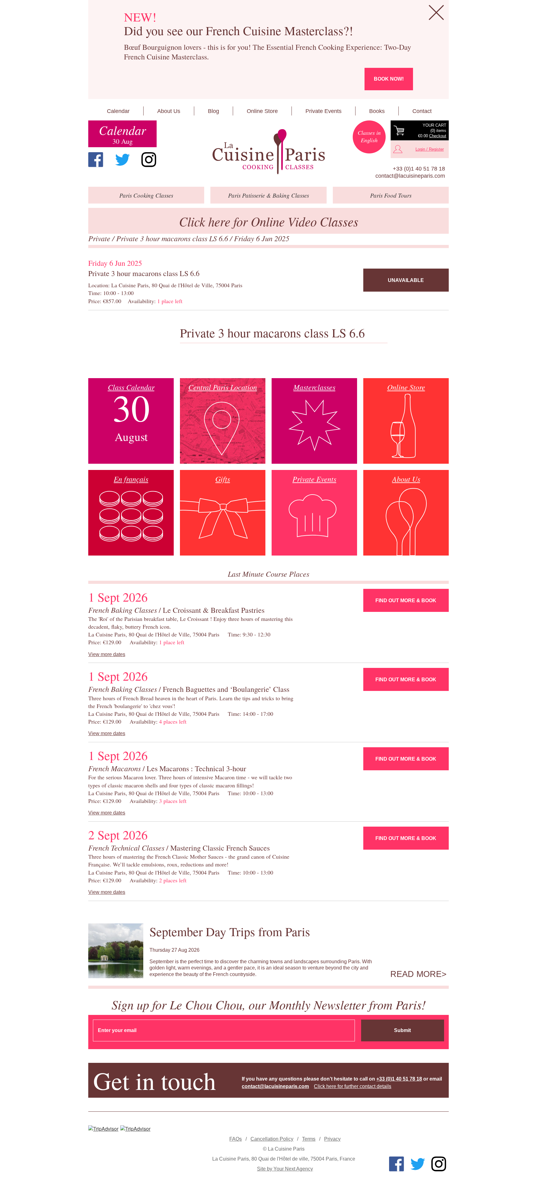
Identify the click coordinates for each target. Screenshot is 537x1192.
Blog (213, 111)
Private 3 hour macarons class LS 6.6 (173, 238)
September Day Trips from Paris (229, 931)
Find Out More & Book (405, 600)
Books (377, 111)
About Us (168, 111)
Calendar (118, 111)
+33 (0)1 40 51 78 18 (419, 169)
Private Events (323, 111)
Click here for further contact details (352, 1086)
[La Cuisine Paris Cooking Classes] (268, 152)
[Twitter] (122, 159)
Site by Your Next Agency (285, 1168)
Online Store (262, 111)
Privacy (332, 1139)
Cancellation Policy (271, 1139)
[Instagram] (148, 159)
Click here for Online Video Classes (268, 221)
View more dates (106, 654)
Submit (402, 1030)
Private (100, 238)
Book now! (389, 79)
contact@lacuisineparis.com (410, 176)
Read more (416, 974)
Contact (422, 111)
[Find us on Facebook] (95, 159)
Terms (308, 1139)
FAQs (235, 1139)
